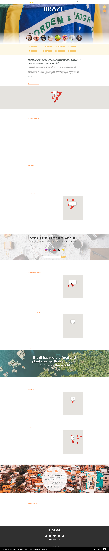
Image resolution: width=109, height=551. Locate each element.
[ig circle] (46, 250)
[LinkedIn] (59, 250)
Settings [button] (94, 549)
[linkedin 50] (58, 487)
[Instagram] (46, 536)
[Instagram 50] (48, 487)
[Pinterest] (54, 250)
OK (104, 549)
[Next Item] (81, 38)
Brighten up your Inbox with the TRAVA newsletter (54, 255)
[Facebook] (50, 536)
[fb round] (50, 250)
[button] (60, 2)
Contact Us (49, 482)
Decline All (100, 549)
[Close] (107, 549)
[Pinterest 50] (55, 487)
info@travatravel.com (55, 539)
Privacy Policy (44, 549)
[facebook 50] (51, 487)
